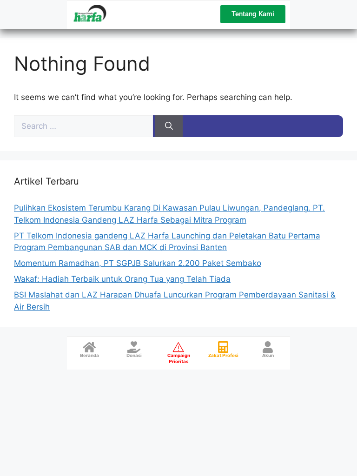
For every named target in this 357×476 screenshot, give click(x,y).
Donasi (134, 355)
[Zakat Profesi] (223, 347)
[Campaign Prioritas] (179, 347)
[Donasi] (134, 347)
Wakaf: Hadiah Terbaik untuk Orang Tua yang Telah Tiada (122, 279)
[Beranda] (89, 347)
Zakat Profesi (223, 355)
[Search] (169, 126)
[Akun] (268, 347)
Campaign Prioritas (178, 358)
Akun (268, 355)
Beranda (89, 355)
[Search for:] (84, 126)
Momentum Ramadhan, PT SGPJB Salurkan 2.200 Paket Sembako (137, 263)
